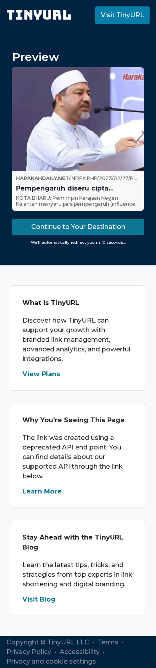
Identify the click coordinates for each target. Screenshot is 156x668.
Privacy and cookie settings (51, 661)
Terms (109, 642)
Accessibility (80, 652)
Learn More (42, 491)
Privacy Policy (29, 652)
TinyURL (39, 15)
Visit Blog (39, 599)
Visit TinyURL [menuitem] (122, 15)
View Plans (41, 374)
